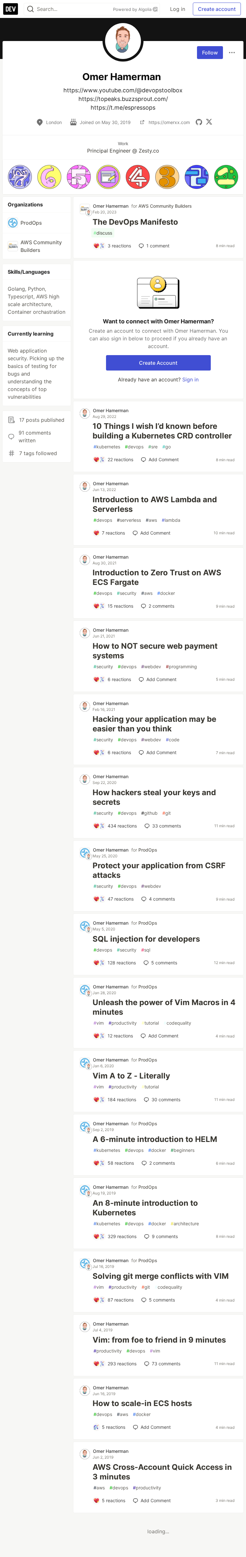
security (126, 593)
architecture (185, 1223)
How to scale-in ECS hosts (142, 1403)
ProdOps (147, 850)
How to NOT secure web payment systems (155, 650)
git (166, 813)
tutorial (150, 1023)
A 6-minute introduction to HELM (155, 1139)
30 (166, 1099)
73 (166, 1363)
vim (99, 1023)
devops (134, 446)
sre (153, 446)
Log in (177, 9)
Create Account (158, 363)
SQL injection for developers (146, 939)
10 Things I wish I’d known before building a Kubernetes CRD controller (162, 430)
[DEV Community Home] (11, 9)
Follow (210, 52)
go (166, 446)
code (172, 739)
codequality (177, 1023)
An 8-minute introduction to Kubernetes (145, 1207)
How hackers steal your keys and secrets (154, 797)
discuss (103, 233)
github (149, 813)
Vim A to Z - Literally (131, 1075)
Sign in (190, 379)
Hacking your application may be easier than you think (154, 723)
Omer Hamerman (110, 206)
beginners (182, 1150)
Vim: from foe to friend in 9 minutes (159, 1340)
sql (145, 950)
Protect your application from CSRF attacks (159, 870)
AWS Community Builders (165, 206)
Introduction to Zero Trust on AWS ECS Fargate (157, 577)
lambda (171, 520)
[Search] (30, 9)
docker (166, 593)
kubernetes (107, 446)
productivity (123, 1023)
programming (181, 666)
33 (166, 825)
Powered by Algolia (133, 9)
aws (151, 520)
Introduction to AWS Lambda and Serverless (155, 504)
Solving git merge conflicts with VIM (161, 1276)
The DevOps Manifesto (135, 222)
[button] (20, 177)
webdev (151, 666)
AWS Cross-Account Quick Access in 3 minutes (162, 1471)
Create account (217, 9)
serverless (129, 520)
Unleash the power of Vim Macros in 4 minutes (164, 1007)
